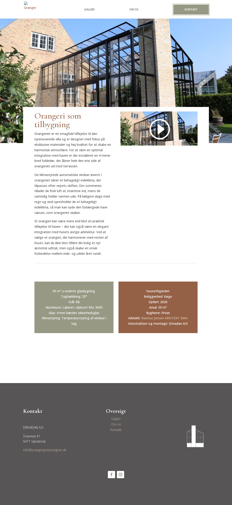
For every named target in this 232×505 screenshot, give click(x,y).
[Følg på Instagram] (120, 474)
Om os (116, 424)
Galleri (116, 419)
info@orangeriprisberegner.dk (44, 450)
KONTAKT (191, 9)
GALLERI (89, 9)
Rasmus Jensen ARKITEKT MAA (164, 318)
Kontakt (116, 430)
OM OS (133, 9)
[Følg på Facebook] (111, 474)
